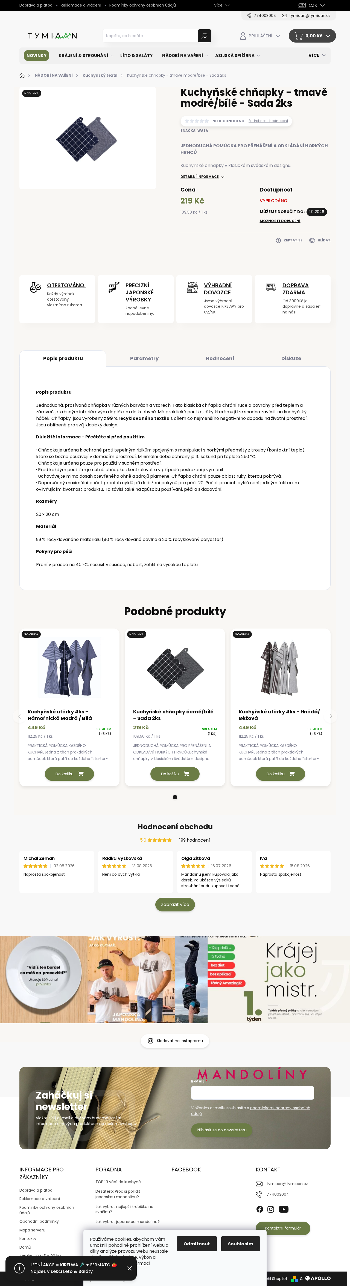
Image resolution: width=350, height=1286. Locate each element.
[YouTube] (284, 1208)
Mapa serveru (32, 1230)
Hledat (205, 35)
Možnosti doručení (280, 221)
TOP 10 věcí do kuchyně (118, 1182)
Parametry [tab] (144, 358)
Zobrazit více (175, 904)
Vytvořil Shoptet (272, 1278)
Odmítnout (196, 1244)
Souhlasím (240, 1244)
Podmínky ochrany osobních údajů (142, 5)
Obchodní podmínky (39, 1221)
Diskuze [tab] (291, 358)
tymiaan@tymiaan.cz (287, 1183)
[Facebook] (260, 1208)
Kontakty (27, 1238)
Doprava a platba (35, 5)
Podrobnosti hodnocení (268, 121)
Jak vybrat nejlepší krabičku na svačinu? (124, 1209)
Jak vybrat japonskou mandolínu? (127, 1221)
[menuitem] (36, 55)
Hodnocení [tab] (220, 358)
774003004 (278, 1194)
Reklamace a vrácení (81, 5)
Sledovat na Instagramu (180, 1040)
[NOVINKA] (69, 668)
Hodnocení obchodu (175, 827)
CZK (313, 5)
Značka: (194, 130)
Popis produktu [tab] (63, 358)
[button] (175, 797)
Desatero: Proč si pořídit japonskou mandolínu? (117, 1194)
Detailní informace (199, 177)
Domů (25, 1247)
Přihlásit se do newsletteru (222, 1130)
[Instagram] (271, 1208)
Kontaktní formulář (283, 1228)
